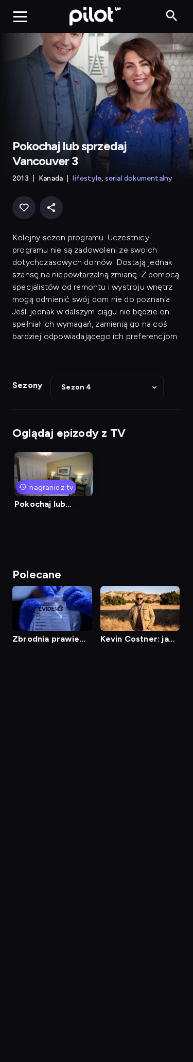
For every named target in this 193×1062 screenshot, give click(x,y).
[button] (107, 387)
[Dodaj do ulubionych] (24, 207)
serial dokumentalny (139, 178)
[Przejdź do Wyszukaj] (172, 16)
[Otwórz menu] (20, 16)
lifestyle (87, 178)
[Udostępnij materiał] (51, 207)
